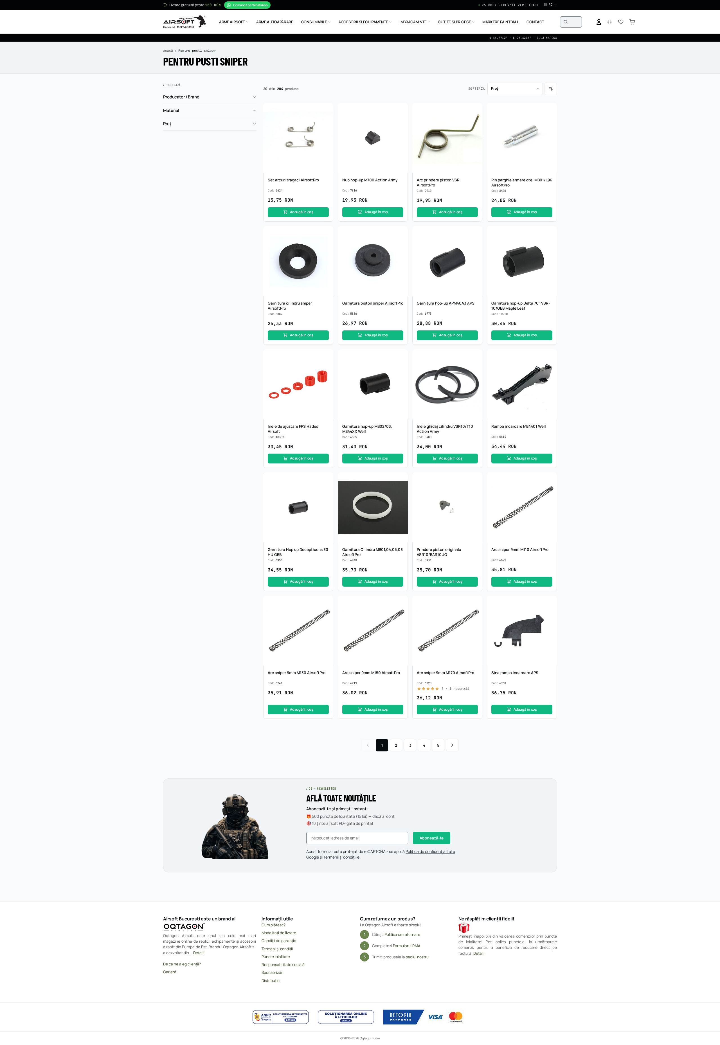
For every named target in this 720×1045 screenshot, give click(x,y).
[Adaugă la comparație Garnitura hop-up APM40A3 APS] (475, 244)
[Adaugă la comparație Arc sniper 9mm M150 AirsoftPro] (400, 613)
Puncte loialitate (276, 956)
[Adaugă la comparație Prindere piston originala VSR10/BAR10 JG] (475, 490)
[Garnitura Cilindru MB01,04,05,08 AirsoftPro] (373, 507)
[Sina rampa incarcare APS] (522, 631)
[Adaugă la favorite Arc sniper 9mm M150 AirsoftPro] (400, 602)
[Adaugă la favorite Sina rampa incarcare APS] (549, 602)
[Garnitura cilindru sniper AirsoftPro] (298, 261)
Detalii (198, 952)
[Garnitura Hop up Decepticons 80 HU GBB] (298, 507)
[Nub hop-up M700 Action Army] (373, 138)
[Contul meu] (598, 21)
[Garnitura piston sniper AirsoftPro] (373, 261)
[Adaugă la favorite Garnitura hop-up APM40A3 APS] (475, 233)
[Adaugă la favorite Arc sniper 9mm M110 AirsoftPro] (549, 479)
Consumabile (314, 21)
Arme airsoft (232, 21)
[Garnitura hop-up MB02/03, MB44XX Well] (373, 384)
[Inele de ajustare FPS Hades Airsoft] (298, 384)
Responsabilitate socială (283, 964)
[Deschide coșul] (632, 22)
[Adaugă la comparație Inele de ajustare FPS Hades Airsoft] (325, 367)
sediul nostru (417, 957)
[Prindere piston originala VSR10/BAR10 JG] (447, 507)
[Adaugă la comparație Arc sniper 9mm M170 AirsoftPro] (475, 613)
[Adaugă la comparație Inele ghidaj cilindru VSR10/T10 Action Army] (475, 367)
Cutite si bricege (454, 21)
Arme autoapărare (274, 21)
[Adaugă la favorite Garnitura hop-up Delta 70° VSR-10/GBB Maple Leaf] (549, 233)
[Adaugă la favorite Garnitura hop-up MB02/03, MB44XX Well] (400, 356)
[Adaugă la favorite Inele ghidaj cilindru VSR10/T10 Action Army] (475, 356)
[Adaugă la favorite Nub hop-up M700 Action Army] (400, 110)
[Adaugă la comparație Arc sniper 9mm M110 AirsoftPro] (549, 490)
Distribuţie (271, 980)
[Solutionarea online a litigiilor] (346, 1017)
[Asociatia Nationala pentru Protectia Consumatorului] (281, 1017)
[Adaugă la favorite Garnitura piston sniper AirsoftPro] (400, 233)
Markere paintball (500, 21)
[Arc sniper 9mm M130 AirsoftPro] (298, 631)
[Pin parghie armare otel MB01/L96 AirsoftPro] (522, 138)
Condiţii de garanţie (279, 940)
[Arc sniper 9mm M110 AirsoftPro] (522, 507)
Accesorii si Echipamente (363, 21)
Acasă (168, 51)
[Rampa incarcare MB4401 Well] (522, 384)
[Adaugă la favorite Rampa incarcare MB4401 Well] (549, 356)
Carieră (169, 971)
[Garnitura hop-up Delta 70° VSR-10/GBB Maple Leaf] (522, 261)
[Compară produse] (609, 22)
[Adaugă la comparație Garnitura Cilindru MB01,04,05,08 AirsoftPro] (400, 490)
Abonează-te (432, 838)
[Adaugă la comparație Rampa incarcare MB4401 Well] (549, 367)
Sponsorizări (273, 972)
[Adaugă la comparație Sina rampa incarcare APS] (549, 613)
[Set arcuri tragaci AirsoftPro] (298, 138)
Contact (535, 21)
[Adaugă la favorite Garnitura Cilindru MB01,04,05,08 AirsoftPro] (400, 479)
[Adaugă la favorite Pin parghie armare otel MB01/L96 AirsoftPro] (549, 110)
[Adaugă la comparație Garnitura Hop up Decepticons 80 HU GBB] (325, 490)
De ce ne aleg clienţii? (182, 964)
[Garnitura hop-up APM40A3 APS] (447, 261)
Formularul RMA (406, 945)
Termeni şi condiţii (277, 948)
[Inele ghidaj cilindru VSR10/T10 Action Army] (447, 384)
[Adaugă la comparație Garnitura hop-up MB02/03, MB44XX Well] (400, 367)
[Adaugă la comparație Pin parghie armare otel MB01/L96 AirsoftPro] (549, 120)
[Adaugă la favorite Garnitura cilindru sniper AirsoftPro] (325, 233)
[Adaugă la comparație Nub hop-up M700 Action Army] (400, 120)
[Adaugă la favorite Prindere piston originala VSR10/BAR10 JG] (475, 479)
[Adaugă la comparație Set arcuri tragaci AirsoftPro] (325, 120)
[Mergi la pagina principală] (184, 22)
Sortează (476, 89)
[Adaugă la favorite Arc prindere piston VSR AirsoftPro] (475, 110)
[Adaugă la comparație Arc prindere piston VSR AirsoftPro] (475, 120)
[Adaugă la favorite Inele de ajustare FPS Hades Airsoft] (325, 356)
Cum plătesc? (273, 924)
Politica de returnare (402, 934)
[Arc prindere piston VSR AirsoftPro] (447, 138)
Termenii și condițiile (341, 857)
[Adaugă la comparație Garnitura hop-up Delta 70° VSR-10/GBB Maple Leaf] (549, 244)
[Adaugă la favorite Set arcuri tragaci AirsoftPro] (325, 110)
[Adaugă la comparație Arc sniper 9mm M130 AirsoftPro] (325, 613)
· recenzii (455, 688)
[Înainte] (452, 745)
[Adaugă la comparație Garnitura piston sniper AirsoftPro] (400, 244)
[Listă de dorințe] (621, 22)
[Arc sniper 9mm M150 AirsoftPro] (373, 631)
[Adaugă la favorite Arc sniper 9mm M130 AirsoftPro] (325, 602)
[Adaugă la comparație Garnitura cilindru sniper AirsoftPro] (325, 244)
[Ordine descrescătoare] (550, 89)
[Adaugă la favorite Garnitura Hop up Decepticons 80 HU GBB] (325, 479)
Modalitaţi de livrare (279, 932)
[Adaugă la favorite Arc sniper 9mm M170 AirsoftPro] (475, 602)
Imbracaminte (413, 21)
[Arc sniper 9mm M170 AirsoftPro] (447, 631)
